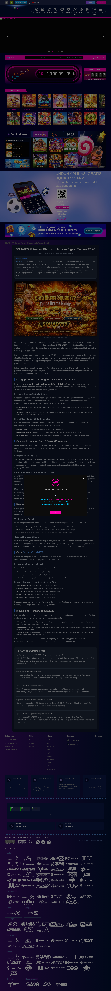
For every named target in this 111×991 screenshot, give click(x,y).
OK (55, 512)
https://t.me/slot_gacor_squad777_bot (61, 499)
